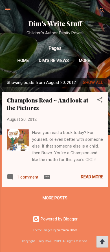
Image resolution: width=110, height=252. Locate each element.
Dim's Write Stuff (55, 23)
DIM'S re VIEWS (54, 60)
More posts (55, 198)
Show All (93, 82)
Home (23, 60)
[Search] (102, 11)
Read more (92, 176)
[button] (99, 100)
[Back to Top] (102, 242)
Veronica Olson (67, 230)
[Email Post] (47, 179)
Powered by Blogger (58, 219)
